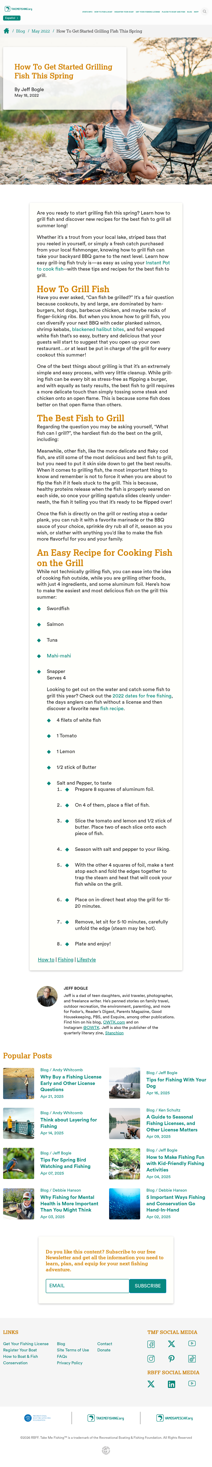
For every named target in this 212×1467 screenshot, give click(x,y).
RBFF (196, 12)
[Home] (8, 31)
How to (46, 959)
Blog (189, 12)
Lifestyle (86, 959)
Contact (104, 1344)
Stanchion (114, 1033)
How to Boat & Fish (20, 1357)
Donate (104, 1350)
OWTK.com (114, 1022)
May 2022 (41, 31)
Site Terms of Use (73, 1350)
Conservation (15, 1363)
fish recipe (112, 708)
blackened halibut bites (98, 329)
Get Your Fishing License (148, 12)
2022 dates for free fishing (142, 696)
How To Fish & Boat (103, 12)
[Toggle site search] (205, 11)
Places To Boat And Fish (173, 12)
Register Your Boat (124, 12)
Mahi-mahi (59, 655)
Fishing (65, 959)
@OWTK (91, 1028)
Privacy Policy (69, 1363)
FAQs (62, 1357)
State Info (87, 12)
